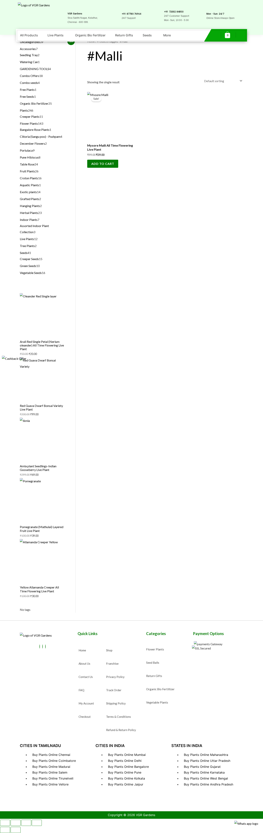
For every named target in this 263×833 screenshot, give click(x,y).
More (167, 35)
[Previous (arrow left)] (5, 830)
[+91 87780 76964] (123, 8)
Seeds (147, 35)
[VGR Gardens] (69, 8)
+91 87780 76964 (131, 14)
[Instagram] (45, 646)
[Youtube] (42, 646)
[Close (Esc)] (37, 823)
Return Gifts (124, 35)
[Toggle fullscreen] (16, 823)
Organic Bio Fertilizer (90, 35)
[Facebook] (39, 646)
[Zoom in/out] (5, 823)
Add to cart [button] (102, 163)
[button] (56, 35)
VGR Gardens (75, 13)
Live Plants (56, 35)
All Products (29, 35)
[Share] (26, 823)
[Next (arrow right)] (16, 830)
